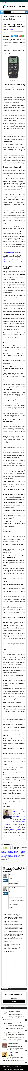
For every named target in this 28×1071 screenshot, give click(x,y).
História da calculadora (13, 1043)
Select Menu (2, 12)
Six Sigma (22, 821)
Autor (16, 2)
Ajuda (12, 2)
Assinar (14, 1001)
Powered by (10, 1006)
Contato (2, 2)
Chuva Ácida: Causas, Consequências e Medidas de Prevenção (15, 1054)
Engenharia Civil (7, 824)
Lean (18, 821)
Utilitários (7, 2)
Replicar (5, 880)
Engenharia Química (15, 829)
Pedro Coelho (9, 29)
